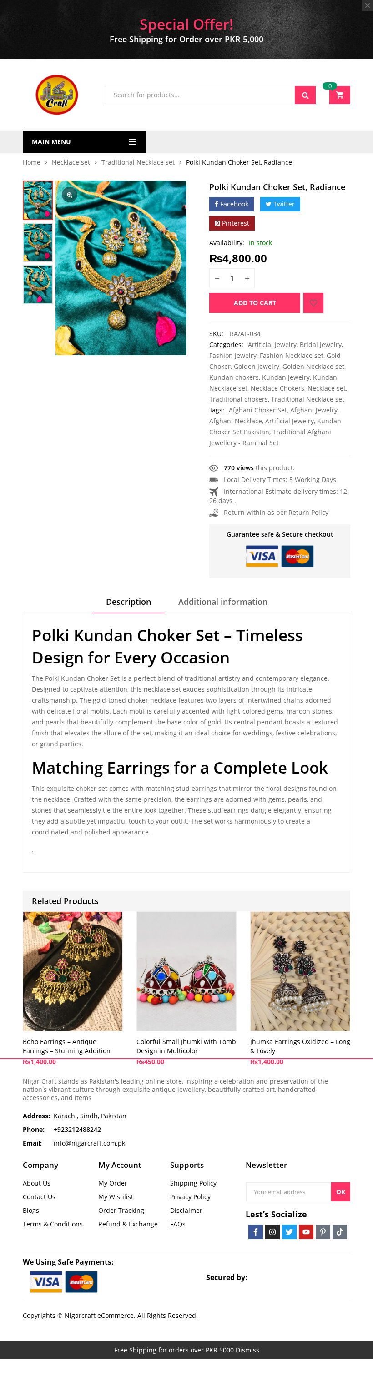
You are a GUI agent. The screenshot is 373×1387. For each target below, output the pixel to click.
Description (128, 601)
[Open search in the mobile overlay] (210, 95)
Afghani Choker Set (258, 410)
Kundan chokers (234, 377)
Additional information (222, 601)
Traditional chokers (238, 399)
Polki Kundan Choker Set (82, 678)
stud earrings (196, 788)
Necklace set (71, 162)
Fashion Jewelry (233, 355)
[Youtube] (306, 1232)
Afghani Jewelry (314, 410)
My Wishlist (115, 1196)
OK (340, 1191)
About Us (36, 1183)
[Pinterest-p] (323, 1232)
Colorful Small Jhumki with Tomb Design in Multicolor (186, 1046)
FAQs (178, 1224)
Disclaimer (186, 1210)
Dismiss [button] (247, 1350)
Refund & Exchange (128, 1224)
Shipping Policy (193, 1183)
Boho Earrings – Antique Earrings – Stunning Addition (67, 1046)
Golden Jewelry (256, 366)
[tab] (128, 604)
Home (31, 162)
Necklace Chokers (277, 388)
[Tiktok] (340, 1232)
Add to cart (255, 302)
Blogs (31, 1210)
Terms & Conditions (53, 1224)
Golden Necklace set (313, 366)
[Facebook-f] (255, 1232)
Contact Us (39, 1196)
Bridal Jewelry (321, 344)
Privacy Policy (190, 1196)
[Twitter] (289, 1232)
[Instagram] (272, 1232)
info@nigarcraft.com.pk (89, 1143)
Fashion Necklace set (291, 355)
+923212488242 (77, 1129)
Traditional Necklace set (138, 162)
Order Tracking (121, 1210)
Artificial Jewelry (272, 344)
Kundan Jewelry (286, 377)
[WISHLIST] (313, 303)
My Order (112, 1183)
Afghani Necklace (235, 421)
